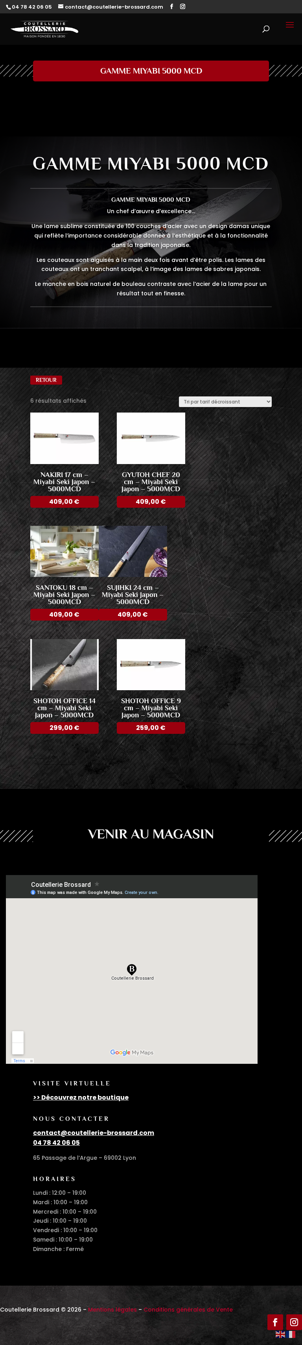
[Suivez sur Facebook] (275, 1322)
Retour (46, 380)
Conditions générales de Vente (188, 1310)
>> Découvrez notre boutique (81, 1097)
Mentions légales (112, 1310)
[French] (291, 1334)
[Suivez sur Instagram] (294, 1322)
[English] (281, 1334)
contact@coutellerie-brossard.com (93, 1132)
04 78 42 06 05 (56, 1142)
